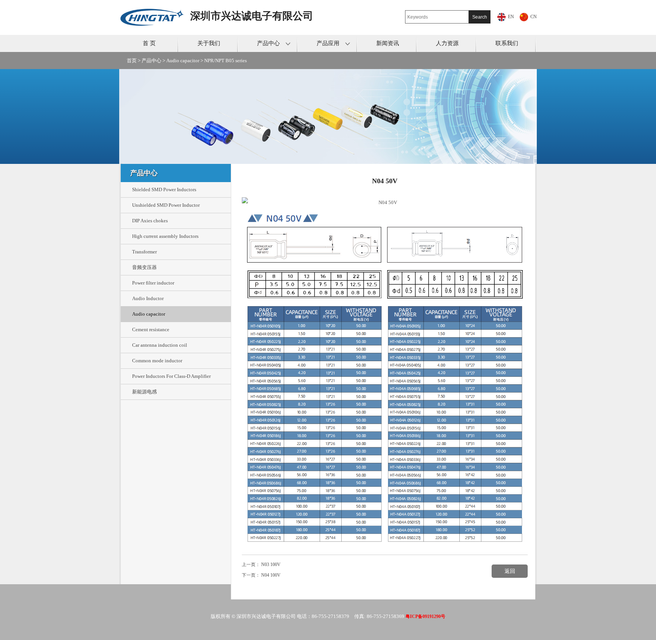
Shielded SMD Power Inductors (164, 189)
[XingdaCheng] (154, 10)
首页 (132, 60)
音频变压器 (144, 267)
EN (511, 16)
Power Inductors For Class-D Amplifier (171, 376)
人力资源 (447, 43)
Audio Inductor (148, 298)
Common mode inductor (157, 360)
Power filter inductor (153, 283)
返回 (510, 571)
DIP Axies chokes (150, 220)
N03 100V (271, 564)
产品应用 (328, 43)
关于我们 (208, 43)
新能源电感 (144, 392)
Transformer (144, 252)
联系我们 (506, 43)
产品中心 (268, 43)
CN (533, 16)
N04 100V (271, 575)
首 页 (149, 43)
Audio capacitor (182, 60)
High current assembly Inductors (165, 236)
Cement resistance (150, 329)
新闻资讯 (387, 43)
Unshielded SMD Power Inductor (166, 205)
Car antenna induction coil (159, 345)
